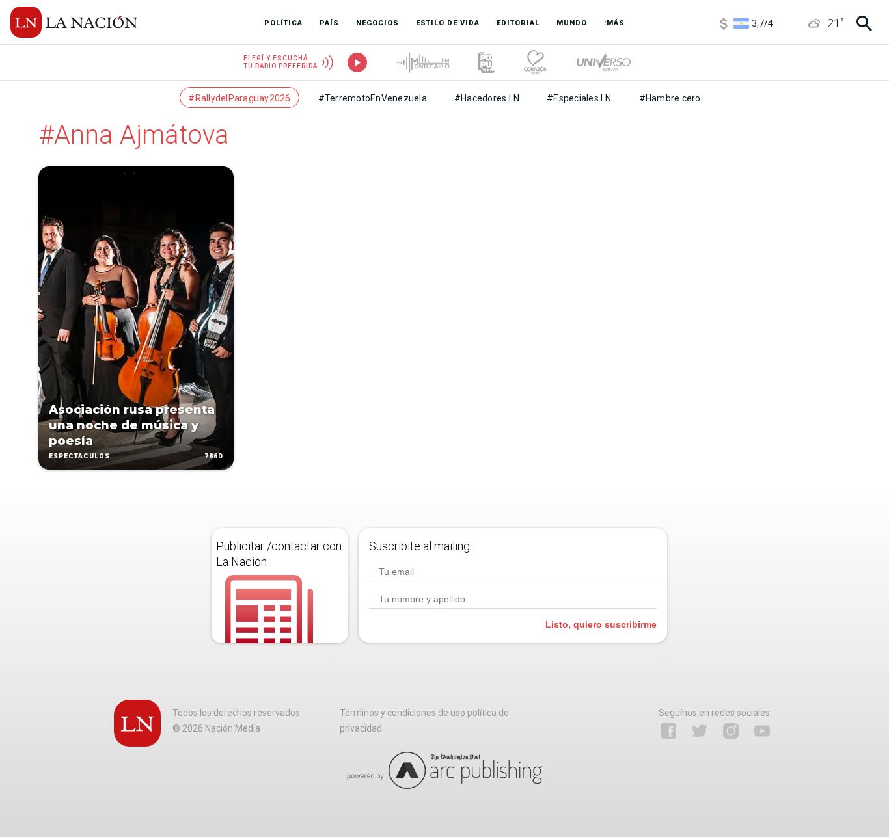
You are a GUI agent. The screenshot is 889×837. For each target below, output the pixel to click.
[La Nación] (73, 22)
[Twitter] (699, 731)
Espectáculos (79, 456)
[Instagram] (730, 731)
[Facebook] (668, 731)
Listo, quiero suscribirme (601, 624)
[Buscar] (864, 23)
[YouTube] (762, 731)
